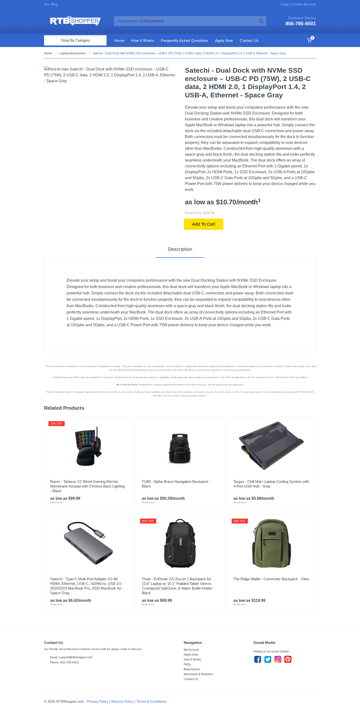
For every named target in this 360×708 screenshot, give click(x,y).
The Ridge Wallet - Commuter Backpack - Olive (271, 579)
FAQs (187, 664)
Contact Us (191, 679)
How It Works (192, 659)
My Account (191, 649)
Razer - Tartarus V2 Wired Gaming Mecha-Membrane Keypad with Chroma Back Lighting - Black (87, 486)
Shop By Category (75, 40)
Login (285, 4)
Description (180, 249)
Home (48, 53)
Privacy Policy (97, 701)
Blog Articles (192, 669)
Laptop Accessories (72, 53)
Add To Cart (203, 224)
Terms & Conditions (151, 701)
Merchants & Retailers (198, 674)
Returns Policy (122, 701)
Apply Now (191, 654)
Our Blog (51, 4)
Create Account (303, 4)
